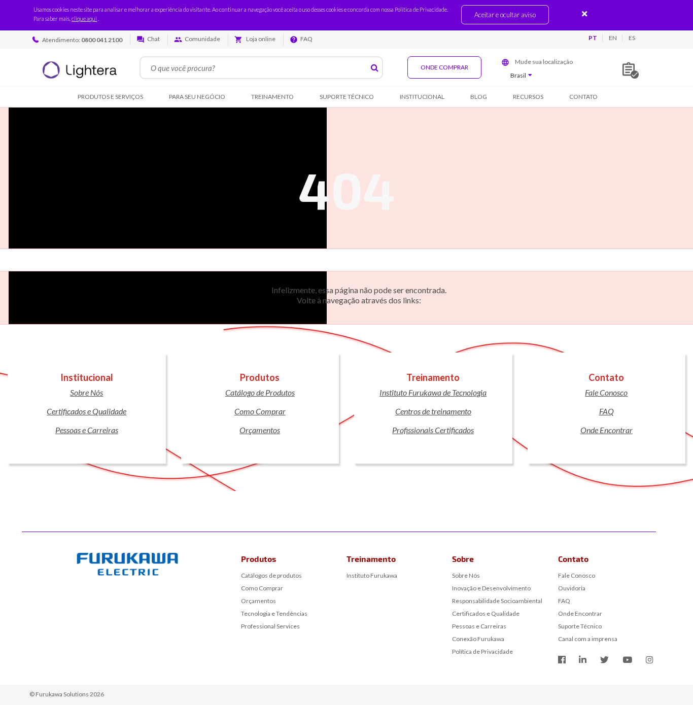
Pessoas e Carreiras (86, 430)
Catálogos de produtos (271, 575)
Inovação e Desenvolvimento (491, 588)
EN (613, 38)
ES (632, 38)
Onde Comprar (444, 67)
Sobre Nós (86, 392)
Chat (153, 39)
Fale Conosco (606, 392)
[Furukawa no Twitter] (604, 659)
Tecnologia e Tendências (274, 613)
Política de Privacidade (482, 651)
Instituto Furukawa (371, 575)
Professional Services (270, 626)
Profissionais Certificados (433, 430)
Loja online (260, 39)
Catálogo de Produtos (260, 392)
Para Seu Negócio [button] (197, 96)
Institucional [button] (422, 96)
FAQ (306, 39)
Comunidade (202, 39)
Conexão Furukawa (478, 639)
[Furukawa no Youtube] (627, 659)
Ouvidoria (571, 588)
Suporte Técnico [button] (347, 96)
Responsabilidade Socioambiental (497, 601)
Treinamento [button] (272, 96)
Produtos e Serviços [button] (110, 96)
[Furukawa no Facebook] (562, 659)
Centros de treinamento (433, 411)
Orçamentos (259, 430)
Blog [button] (478, 96)
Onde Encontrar (606, 430)
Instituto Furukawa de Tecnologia (433, 392)
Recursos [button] (528, 96)
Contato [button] (583, 96)
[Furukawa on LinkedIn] (582, 659)
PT (592, 38)
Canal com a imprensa (587, 639)
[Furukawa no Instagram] (649, 659)
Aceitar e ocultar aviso (505, 15)
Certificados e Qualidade (86, 411)
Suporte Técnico (580, 626)
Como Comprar (260, 411)
